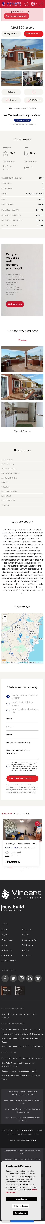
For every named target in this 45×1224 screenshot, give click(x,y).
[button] (11, 100)
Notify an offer (12, 34)
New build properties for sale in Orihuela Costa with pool (22, 1093)
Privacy (10, 1134)
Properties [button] (7, 940)
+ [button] (5, 616)
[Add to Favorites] (37, 823)
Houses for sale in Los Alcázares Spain (19, 1071)
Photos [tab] (22, 340)
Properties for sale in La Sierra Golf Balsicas (22, 1058)
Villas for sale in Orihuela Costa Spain (22, 1160)
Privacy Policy (27, 766)
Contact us (7, 956)
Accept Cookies (21, 1199)
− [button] (5, 620)
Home (4, 930)
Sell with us (15, 304)
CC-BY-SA (39, 662)
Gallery (11, 92)
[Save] (34, 92)
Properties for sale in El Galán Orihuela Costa (23, 1034)
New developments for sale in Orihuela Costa (22, 1102)
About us (26, 930)
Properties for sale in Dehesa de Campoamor (22, 1030)
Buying (5, 935)
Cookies (21, 1134)
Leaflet (8, 662)
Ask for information (21, 778)
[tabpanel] (23, 843)
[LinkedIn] (30, 978)
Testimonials (28, 945)
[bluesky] (38, 978)
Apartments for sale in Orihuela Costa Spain (22, 1152)
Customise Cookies (21, 1206)
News (4, 945)
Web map (33, 1134)
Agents (25, 950)
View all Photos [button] (22, 431)
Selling (25, 935)
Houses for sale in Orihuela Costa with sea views (22, 1119)
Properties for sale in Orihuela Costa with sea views (22, 1110)
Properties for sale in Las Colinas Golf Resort (23, 1047)
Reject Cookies (20, 1213)
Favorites (27, 956)
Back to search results (23, 108)
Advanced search (16, 16)
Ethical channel (9, 961)
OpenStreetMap (23, 662)
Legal (39, 1131)
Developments (29, 940)
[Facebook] (5, 978)
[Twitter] (13, 978)
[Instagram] (21, 978)
